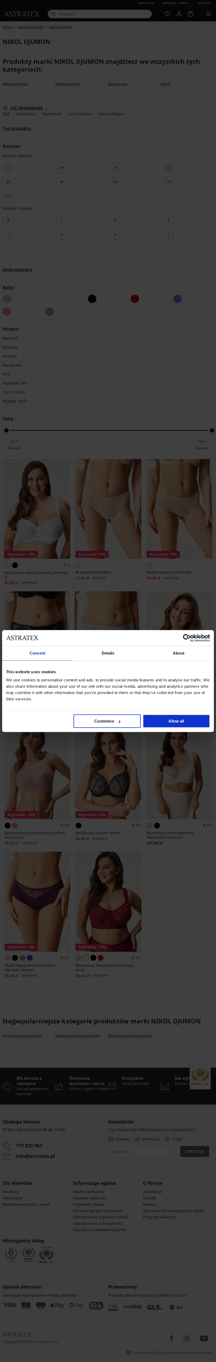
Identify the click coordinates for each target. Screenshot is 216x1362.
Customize (104, 721)
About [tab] (178, 653)
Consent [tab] (37, 653)
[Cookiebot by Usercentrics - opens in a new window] (187, 638)
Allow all (176, 721)
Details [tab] (108, 653)
